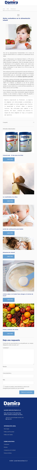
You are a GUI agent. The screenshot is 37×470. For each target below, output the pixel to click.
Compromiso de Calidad (9, 450)
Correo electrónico (7, 373)
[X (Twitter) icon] (19, 464)
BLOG (8, 8)
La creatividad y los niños (10, 197)
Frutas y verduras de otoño (10, 329)
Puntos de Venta (8, 453)
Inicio (4, 8)
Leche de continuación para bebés (13, 229)
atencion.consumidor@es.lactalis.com (15, 417)
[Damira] (11, 2)
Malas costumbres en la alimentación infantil (11, 10)
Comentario (6, 347)
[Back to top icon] (33, 466)
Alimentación (13, 8)
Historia (5, 447)
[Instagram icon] (21, 464)
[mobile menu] (2, 2)
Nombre (5, 366)
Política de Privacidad (9, 431)
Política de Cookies (8, 434)
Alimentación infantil (9, 252)
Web (4, 379)
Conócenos (6, 444)
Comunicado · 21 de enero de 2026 (13, 155)
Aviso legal (6, 428)
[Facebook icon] (16, 464)
